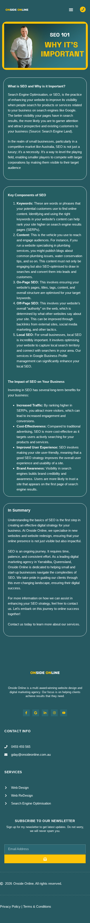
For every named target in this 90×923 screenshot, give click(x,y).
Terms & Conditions (37, 906)
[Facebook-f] (26, 712)
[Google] (35, 712)
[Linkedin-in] (45, 712)
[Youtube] (63, 712)
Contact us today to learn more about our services (43, 624)
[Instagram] (54, 712)
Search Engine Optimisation (28, 94)
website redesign (40, 536)
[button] (71, 9)
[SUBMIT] (45, 858)
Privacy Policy (10, 906)
